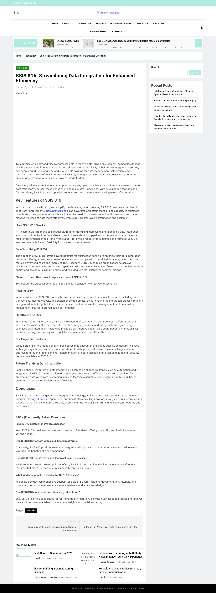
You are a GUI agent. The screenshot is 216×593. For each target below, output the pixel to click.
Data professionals (57, 210)
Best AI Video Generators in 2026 (53, 553)
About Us (67, 23)
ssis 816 (31, 510)
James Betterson (108, 561)
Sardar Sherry (24, 87)
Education (158, 23)
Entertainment (99, 31)
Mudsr (38, 558)
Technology (84, 23)
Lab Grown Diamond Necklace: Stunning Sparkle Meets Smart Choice (133, 41)
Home (55, 23)
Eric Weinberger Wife (68, 41)
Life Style (142, 23)
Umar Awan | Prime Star (46, 577)
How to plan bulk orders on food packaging (175, 100)
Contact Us (119, 31)
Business (101, 23)
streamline (43, 399)
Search (155, 67)
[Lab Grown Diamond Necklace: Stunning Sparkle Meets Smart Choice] (88, 44)
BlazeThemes (137, 588)
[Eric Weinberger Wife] (48, 44)
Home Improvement (121, 23)
